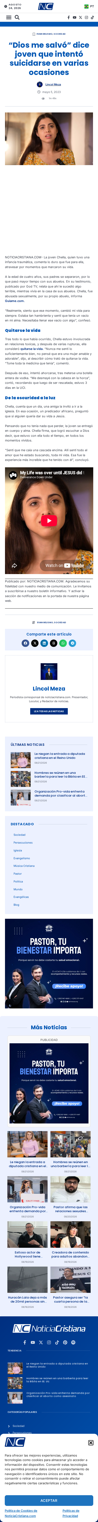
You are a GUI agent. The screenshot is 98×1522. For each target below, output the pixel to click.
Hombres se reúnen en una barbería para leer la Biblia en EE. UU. (60, 776)
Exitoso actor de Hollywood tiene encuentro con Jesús (27, 1256)
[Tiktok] (92, 17)
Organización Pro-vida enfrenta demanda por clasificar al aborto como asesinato (60, 795)
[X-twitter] (80, 17)
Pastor (18, 873)
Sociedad (60, 33)
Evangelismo (45, 33)
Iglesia (18, 850)
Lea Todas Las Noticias (49, 711)
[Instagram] (86, 17)
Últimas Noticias (27, 744)
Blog (16, 904)
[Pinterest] (65, 1342)
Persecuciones (23, 842)
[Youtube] (74, 17)
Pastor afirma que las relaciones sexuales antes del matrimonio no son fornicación (70, 1213)
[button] (90, 1442)
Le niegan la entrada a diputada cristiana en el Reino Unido (59, 756)
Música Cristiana (24, 866)
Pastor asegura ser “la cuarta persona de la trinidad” (70, 1301)
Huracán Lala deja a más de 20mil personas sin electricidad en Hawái (27, 1301)
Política (18, 881)
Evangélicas (21, 897)
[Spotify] (73, 1342)
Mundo (18, 889)
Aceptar (48, 1500)
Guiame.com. (15, 301)
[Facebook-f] (68, 17)
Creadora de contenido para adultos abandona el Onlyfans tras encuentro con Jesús (70, 1258)
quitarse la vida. (32, 349)
